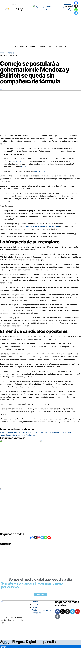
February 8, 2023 (41, 171)
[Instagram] (38, 537)
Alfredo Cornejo (6, 432)
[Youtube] (77, 611)
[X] (76, 6)
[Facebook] (76, 2)
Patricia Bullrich (32, 435)
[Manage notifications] (5, 642)
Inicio (2, 53)
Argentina (10, 53)
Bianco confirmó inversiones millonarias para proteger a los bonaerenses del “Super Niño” (19, 477)
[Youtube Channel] (49, 537)
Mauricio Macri (50, 432)
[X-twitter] (62, 611)
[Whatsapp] (76, 9)
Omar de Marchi (19, 435)
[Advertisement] (40, 30)
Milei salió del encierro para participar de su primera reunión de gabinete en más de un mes (58, 472)
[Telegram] (76, 13)
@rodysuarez (15, 161)
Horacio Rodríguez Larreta (33, 432)
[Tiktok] (57, 616)
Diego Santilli (18, 432)
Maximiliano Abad (63, 432)
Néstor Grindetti (6, 435)
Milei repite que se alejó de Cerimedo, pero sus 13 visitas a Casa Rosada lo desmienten (20, 523)
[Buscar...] (69, 9)
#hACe (24, 167)
